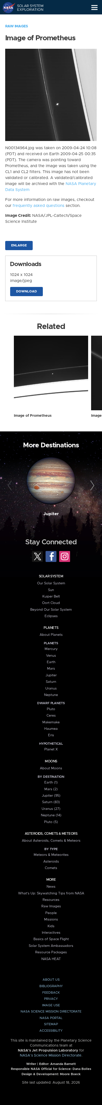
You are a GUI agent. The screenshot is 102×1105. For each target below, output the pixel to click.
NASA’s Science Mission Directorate (50, 1055)
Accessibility (51, 1030)
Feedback (51, 992)
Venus (51, 655)
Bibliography (51, 986)
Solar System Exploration (27, 7)
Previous (10, 485)
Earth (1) (51, 782)
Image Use (51, 1005)
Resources (51, 900)
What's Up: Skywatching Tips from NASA (51, 893)
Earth (51, 662)
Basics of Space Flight (51, 939)
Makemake (51, 722)
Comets (51, 868)
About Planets (51, 635)
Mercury (51, 649)
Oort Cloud (51, 603)
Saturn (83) (51, 802)
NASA (6, 7)
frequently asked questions (38, 206)
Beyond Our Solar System (51, 609)
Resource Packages (51, 952)
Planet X (51, 749)
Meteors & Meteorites (51, 855)
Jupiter (51, 514)
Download (26, 291)
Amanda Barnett (63, 1064)
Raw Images (16, 26)
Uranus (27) (51, 809)
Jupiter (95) (51, 795)
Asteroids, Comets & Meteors (51, 833)
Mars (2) (51, 789)
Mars (51, 668)
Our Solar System (51, 583)
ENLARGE (19, 245)
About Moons (51, 768)
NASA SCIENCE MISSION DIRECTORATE (51, 1011)
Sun (51, 590)
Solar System (51, 576)
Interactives (51, 932)
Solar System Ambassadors (51, 946)
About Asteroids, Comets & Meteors (51, 840)
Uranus (51, 688)
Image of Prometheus (32, 415)
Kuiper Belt (51, 596)
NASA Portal (51, 1018)
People (51, 913)
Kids (51, 926)
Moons (51, 761)
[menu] (94, 7)
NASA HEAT (51, 959)
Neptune (51, 695)
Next (91, 485)
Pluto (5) (51, 822)
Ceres (51, 715)
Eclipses (51, 616)
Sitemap (51, 1024)
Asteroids (51, 861)
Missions (51, 919)
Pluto (51, 709)
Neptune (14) (51, 815)
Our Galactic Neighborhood (27, 19)
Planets (51, 628)
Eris (51, 735)
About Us (51, 979)
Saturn (51, 682)
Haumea (51, 729)
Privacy (51, 999)
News (51, 886)
